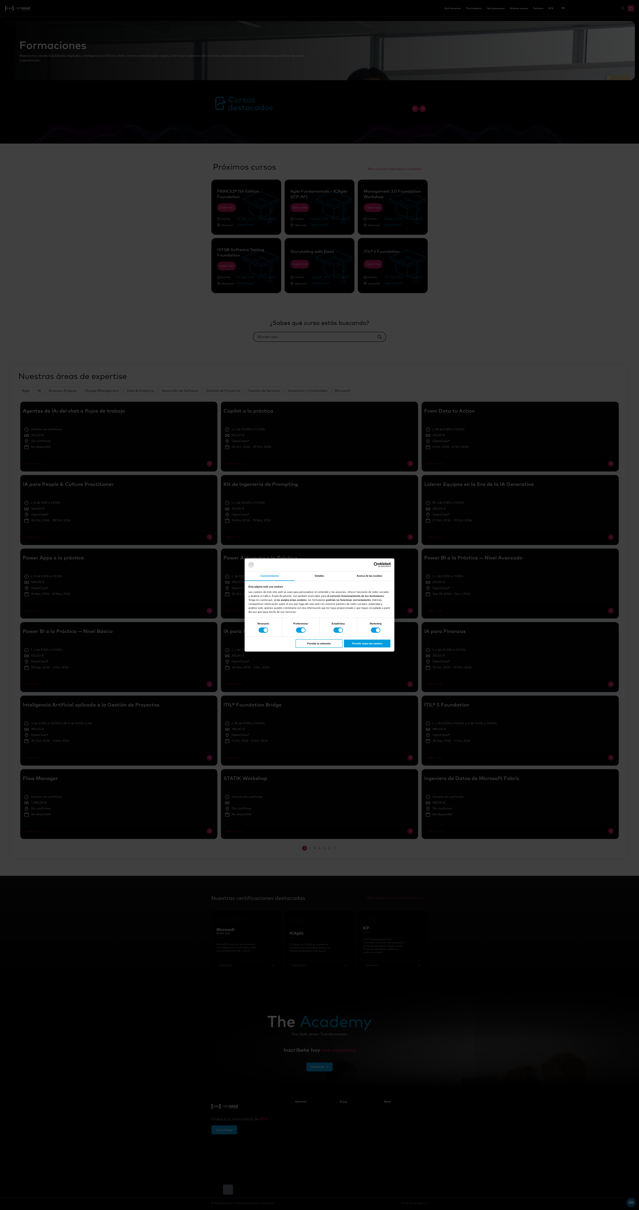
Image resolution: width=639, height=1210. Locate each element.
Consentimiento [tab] (269, 575)
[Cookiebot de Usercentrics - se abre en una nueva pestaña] (376, 564)
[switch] (301, 630)
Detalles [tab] (319, 575)
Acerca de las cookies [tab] (369, 575)
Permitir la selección (319, 643)
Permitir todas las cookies (367, 643)
